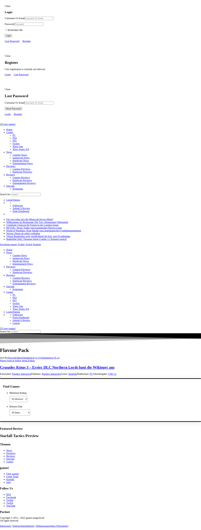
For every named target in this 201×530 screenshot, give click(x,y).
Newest (11, 357)
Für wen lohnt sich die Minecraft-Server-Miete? (29, 219)
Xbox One (18, 146)
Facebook (11, 497)
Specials (10, 186)
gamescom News (21, 157)
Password (9, 24)
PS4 (15, 138)
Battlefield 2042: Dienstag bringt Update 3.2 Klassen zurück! (36, 239)
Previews (10, 166)
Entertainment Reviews (24, 183)
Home (9, 129)
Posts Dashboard (21, 211)
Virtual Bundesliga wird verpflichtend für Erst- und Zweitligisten (38, 236)
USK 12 (112, 374)
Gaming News (20, 155)
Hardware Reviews (22, 180)
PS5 (15, 141)
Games (9, 132)
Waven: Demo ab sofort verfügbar (23, 233)
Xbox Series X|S (21, 149)
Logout (16, 323)
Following (18, 205)
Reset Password (13, 109)
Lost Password (12, 41)
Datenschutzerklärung (23, 526)
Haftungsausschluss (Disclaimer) (52, 526)
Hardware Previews (22, 172)
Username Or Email (14, 18)
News (9, 152)
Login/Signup (13, 200)
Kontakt (10, 479)
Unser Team (12, 476)
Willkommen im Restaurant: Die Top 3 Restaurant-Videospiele (37, 222)
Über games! (12, 473)
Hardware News (21, 160)
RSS (8, 494)
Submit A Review (21, 208)
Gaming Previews (21, 169)
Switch (16, 143)
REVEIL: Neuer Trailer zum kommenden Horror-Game (34, 228)
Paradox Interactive (21, 374)
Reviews (10, 174)
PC (14, 135)
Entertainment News (23, 163)
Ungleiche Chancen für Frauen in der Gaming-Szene (32, 225)
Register (26, 41)
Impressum (5, 526)
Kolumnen (18, 188)
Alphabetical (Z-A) (50, 357)
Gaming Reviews (21, 177)
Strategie (72, 374)
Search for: (5, 194)
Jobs (8, 482)
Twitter (9, 500)
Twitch (9, 503)
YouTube (10, 505)
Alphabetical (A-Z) (31, 357)
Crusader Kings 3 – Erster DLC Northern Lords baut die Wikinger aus (57, 367)
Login (8, 35)
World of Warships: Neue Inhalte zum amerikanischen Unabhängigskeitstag (43, 230)
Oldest (18, 357)
